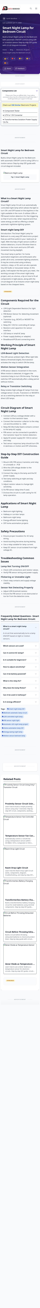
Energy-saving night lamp (13, 732)
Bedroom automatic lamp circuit (15, 713)
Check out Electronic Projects (19, 105)
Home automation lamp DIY (14, 728)
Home (5, 50)
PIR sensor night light (11, 720)
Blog (11, 50)
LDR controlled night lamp (13, 717)
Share (9, 69)
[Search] (31, 8)
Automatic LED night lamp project (16, 724)
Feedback (21, 69)
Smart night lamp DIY (17, 709)
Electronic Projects (22, 50)
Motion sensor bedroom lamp (14, 736)
